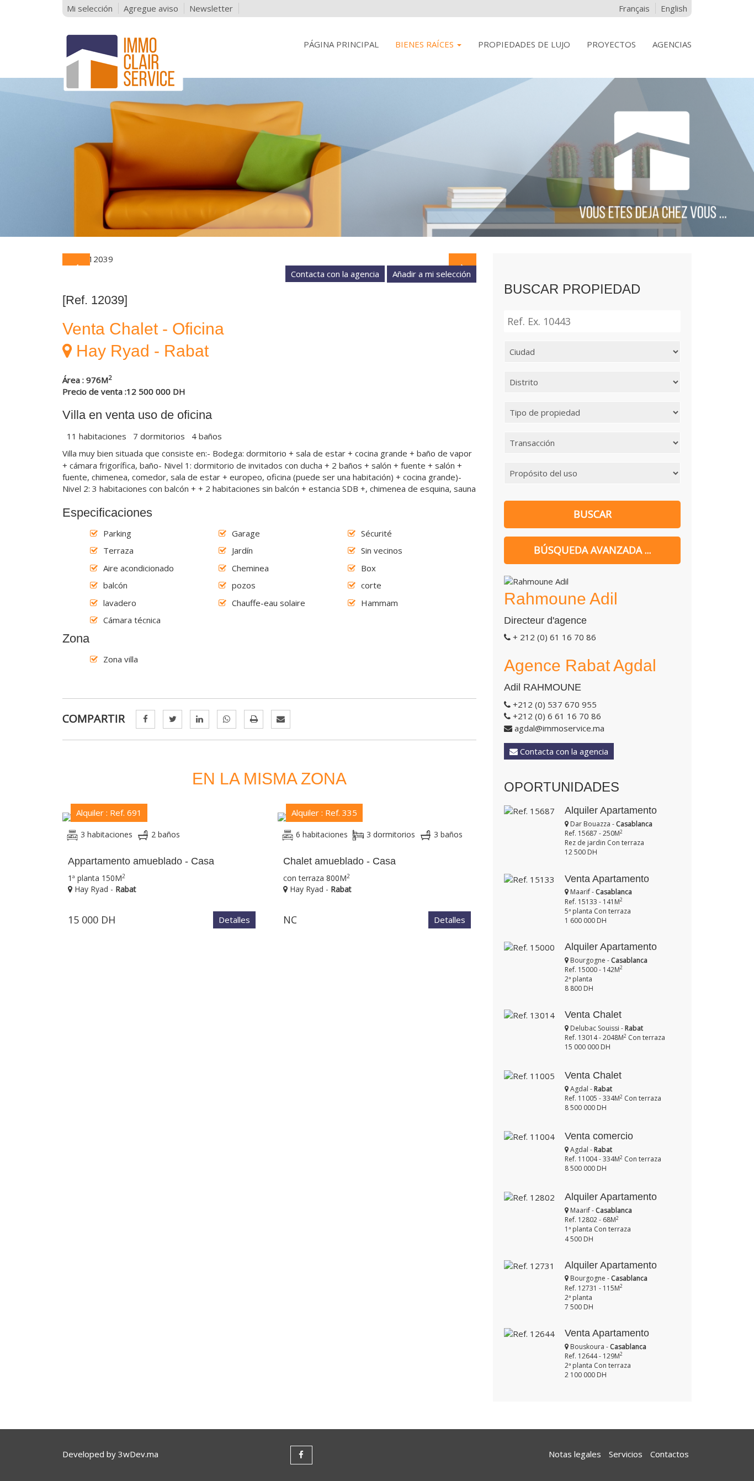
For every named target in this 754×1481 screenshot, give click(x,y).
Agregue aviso (151, 8)
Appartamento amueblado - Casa (141, 861)
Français (634, 8)
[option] (269, 259)
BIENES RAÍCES (425, 44)
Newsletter (211, 8)
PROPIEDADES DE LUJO (524, 44)
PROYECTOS (611, 44)
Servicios (626, 1453)
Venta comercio (599, 1136)
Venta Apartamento (607, 878)
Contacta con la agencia (335, 273)
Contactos (669, 1453)
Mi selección (90, 8)
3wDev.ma (138, 1453)
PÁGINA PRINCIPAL (341, 44)
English (674, 8)
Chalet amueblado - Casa (339, 861)
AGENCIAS (672, 44)
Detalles (234, 919)
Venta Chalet (593, 1014)
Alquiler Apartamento (611, 810)
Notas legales (575, 1453)
